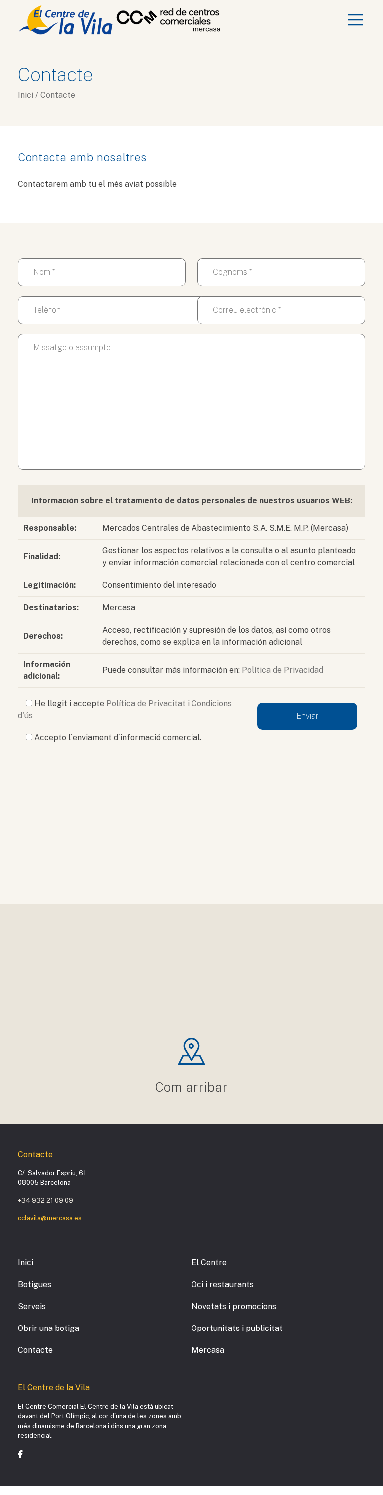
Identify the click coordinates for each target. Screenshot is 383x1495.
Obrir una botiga (48, 1328)
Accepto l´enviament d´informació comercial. (116, 737)
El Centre (209, 1262)
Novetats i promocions (234, 1306)
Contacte (35, 1350)
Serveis (32, 1306)
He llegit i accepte (125, 709)
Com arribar (191, 1087)
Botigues (34, 1284)
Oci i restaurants (223, 1284)
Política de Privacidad (282, 670)
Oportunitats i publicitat (237, 1328)
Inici (25, 1262)
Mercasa (208, 1350)
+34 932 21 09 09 (45, 1200)
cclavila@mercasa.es (50, 1218)
